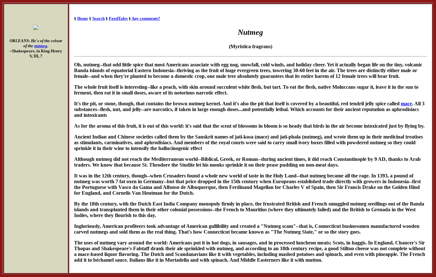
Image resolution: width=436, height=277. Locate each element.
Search (98, 18)
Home (82, 18)
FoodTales (118, 18)
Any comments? (146, 18)
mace (406, 103)
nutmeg (40, 45)
